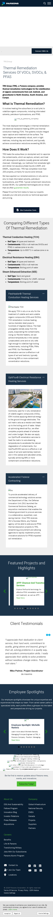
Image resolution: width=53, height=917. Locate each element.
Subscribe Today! (26, 804)
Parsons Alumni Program (14, 875)
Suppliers (32, 844)
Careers (7, 854)
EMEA (30, 832)
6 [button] (27, 608)
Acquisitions (9, 844)
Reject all (17, 913)
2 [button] (17, 608)
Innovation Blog (10, 832)
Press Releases (10, 840)
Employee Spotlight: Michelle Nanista (25, 746)
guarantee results (21, 187)
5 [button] (25, 608)
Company (32, 819)
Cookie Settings (43, 913)
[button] (43, 294)
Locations (12, 895)
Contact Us (13, 885)
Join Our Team (14, 890)
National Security (35, 828)
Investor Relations (11, 836)
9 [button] (35, 608)
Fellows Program (10, 828)
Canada (31, 836)
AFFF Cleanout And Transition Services (25, 584)
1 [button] (15, 608)
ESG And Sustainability (13, 824)
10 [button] (38, 608)
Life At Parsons (10, 864)
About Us (8, 819)
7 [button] (30, 608)
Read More (15, 598)
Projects (31, 840)
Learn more (12, 909)
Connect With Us (41, 51)
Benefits (7, 860)
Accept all (7, 913)
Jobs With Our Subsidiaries (15, 872)
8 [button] (33, 608)
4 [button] (22, 608)
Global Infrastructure (37, 824)
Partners (32, 848)
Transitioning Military (13, 868)
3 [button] (20, 608)
